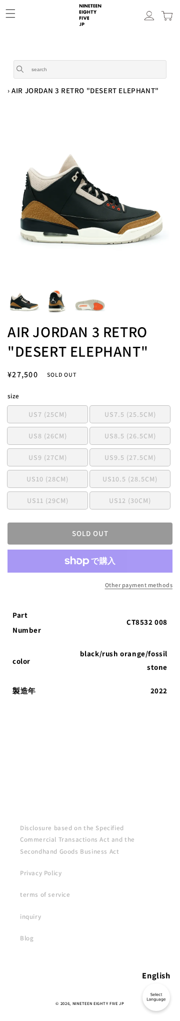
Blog (27, 938)
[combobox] (90, 69)
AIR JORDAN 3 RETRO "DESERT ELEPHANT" (85, 90)
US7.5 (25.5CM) (137, 416)
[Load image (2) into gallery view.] (57, 301)
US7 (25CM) (58, 416)
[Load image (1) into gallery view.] (24, 301)
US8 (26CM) (58, 437)
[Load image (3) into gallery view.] (90, 301)
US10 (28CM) (57, 480)
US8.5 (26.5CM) (137, 437)
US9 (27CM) (58, 459)
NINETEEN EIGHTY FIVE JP (98, 1003)
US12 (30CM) (139, 502)
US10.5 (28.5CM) (136, 480)
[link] (90, 585)
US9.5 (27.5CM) (137, 459)
